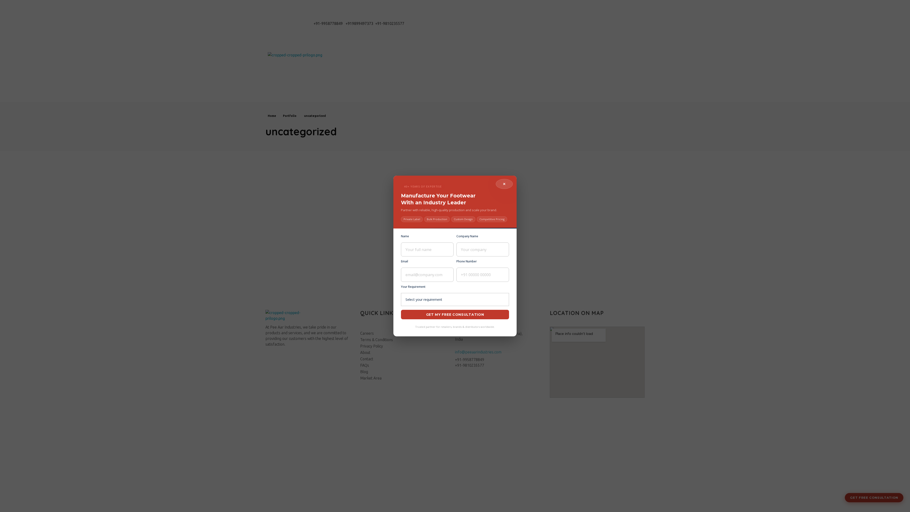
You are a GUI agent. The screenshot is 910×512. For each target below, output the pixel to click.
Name (405, 236)
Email (404, 261)
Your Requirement (413, 287)
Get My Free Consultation (455, 314)
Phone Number (466, 261)
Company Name (467, 236)
